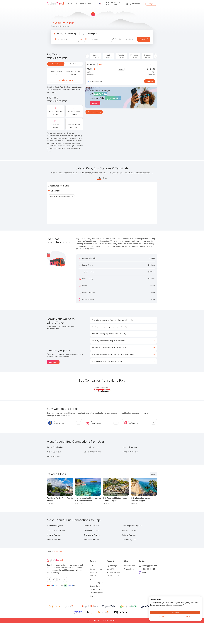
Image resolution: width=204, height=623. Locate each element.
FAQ (89, 4)
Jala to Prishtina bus (55, 447)
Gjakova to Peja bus (92, 535)
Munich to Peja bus (91, 540)
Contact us (53, 362)
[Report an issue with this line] (150, 64)
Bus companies (80, 4)
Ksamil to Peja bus (129, 540)
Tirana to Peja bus (91, 526)
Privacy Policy (129, 569)
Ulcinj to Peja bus (129, 535)
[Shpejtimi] (102, 390)
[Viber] (140, 572)
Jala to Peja (56, 64)
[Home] (55, 3)
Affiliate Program (96, 593)
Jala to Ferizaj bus (91, 447)
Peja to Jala (74, 64)
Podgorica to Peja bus (56, 530)
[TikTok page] (65, 579)
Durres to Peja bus (129, 530)
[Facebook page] (49, 579)
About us (93, 572)
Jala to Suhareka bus (92, 452)
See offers (95, 103)
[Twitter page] (59, 579)
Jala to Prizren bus (129, 447)
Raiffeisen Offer (96, 589)
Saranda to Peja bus (92, 530)
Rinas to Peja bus (54, 540)
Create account (113, 576)
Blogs (92, 579)
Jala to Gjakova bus (130, 452)
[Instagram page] (54, 579)
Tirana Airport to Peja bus (132, 526)
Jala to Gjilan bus (54, 452)
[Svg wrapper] (54, 606)
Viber (144, 572)
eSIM (70, 4)
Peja (105, 178)
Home (49, 552)
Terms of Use (129, 566)
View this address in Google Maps (60, 196)
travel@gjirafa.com (149, 566)
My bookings (112, 566)
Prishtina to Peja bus (55, 526)
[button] (123, 320)
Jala (99, 178)
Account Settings (113, 572)
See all (153, 474)
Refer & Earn (95, 586)
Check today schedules (65, 80)
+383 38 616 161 (149, 569)
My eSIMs (110, 569)
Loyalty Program (96, 583)
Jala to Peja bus (53, 456)
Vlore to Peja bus (54, 535)
